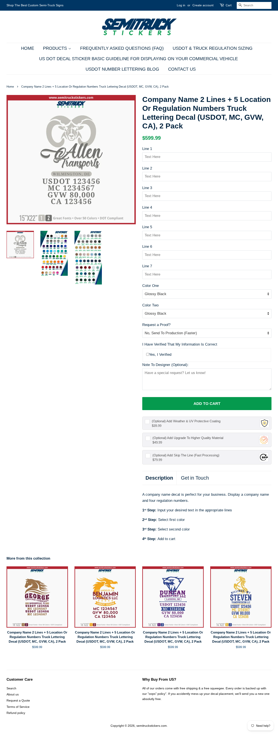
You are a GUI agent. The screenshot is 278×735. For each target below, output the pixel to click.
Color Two (150, 305)
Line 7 (147, 266)
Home (27, 48)
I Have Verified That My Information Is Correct (179, 344)
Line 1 (147, 149)
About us (13, 694)
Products (55, 48)
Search (11, 688)
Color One (150, 286)
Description (159, 478)
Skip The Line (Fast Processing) (185, 455)
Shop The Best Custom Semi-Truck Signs (35, 5)
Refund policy (16, 713)
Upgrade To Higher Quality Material (187, 437)
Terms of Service (18, 706)
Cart (229, 5)
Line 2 (147, 168)
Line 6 (147, 246)
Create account (202, 5)
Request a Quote (18, 700)
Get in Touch (195, 478)
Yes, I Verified (160, 355)
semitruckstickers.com (151, 725)
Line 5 (147, 227)
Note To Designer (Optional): (165, 365)
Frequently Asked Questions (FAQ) (122, 48)
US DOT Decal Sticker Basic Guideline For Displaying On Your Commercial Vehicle (138, 58)
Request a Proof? (156, 325)
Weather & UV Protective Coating (186, 421)
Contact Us (182, 69)
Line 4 (147, 207)
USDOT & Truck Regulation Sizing (213, 48)
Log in (181, 5)
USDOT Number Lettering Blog (122, 69)
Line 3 (147, 188)
